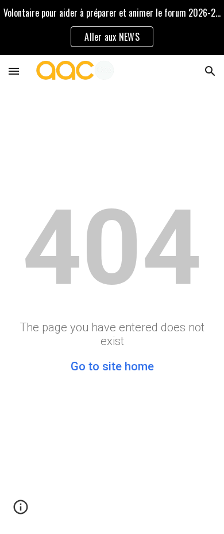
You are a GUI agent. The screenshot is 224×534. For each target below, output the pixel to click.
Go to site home (112, 366)
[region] (112, 27)
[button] (14, 71)
